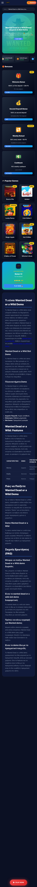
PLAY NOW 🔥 (18, 286)
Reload (8, 146)
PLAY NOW (18, 39)
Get (7, 119)
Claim (8, 92)
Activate (9, 173)
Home (5, 9)
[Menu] (2, 2)
